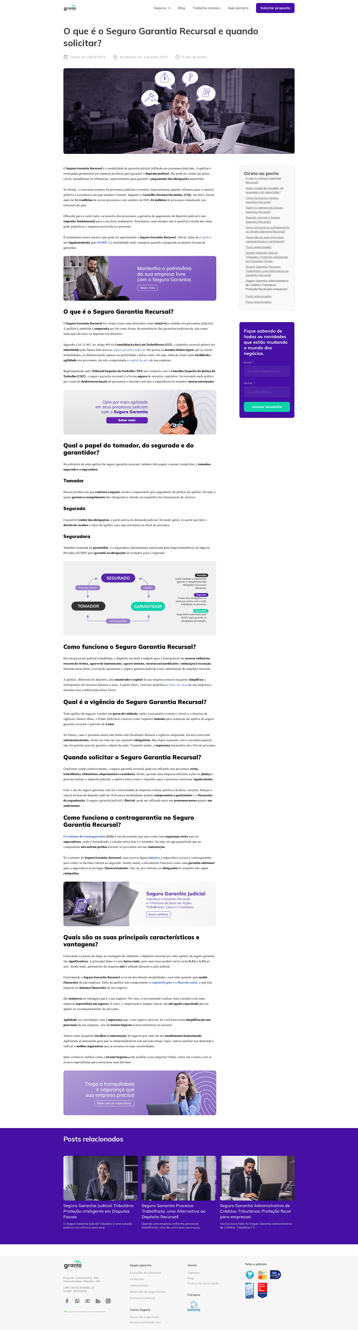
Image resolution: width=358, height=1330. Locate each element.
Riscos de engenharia (144, 1317)
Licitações (137, 1279)
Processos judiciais (142, 1298)
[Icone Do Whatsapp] (77, 1300)
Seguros (160, 8)
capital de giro (139, 360)
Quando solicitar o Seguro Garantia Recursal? (263, 219)
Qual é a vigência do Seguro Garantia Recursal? (264, 210)
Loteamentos (139, 1285)
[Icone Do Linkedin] (98, 1300)
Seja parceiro (238, 8)
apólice (207, 237)
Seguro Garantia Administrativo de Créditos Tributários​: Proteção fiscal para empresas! (267, 285)
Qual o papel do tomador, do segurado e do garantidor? (265, 190)
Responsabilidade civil (145, 1322)
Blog (181, 8)
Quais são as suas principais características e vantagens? (265, 239)
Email (248, 362)
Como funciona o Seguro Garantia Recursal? (262, 200)
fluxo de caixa (178, 685)
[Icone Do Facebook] (67, 1300)
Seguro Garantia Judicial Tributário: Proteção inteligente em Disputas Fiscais (267, 257)
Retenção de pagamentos (148, 1291)
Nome (248, 383)
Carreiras (194, 1272)
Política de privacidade (203, 1283)
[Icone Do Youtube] (87, 1300)
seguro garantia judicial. (129, 350)
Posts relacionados (258, 247)
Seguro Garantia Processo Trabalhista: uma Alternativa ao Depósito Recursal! (267, 271)
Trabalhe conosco (206, 8)
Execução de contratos (145, 1272)
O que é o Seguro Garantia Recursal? (263, 180)
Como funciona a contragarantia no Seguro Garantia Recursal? (267, 229)
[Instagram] (108, 1300)
